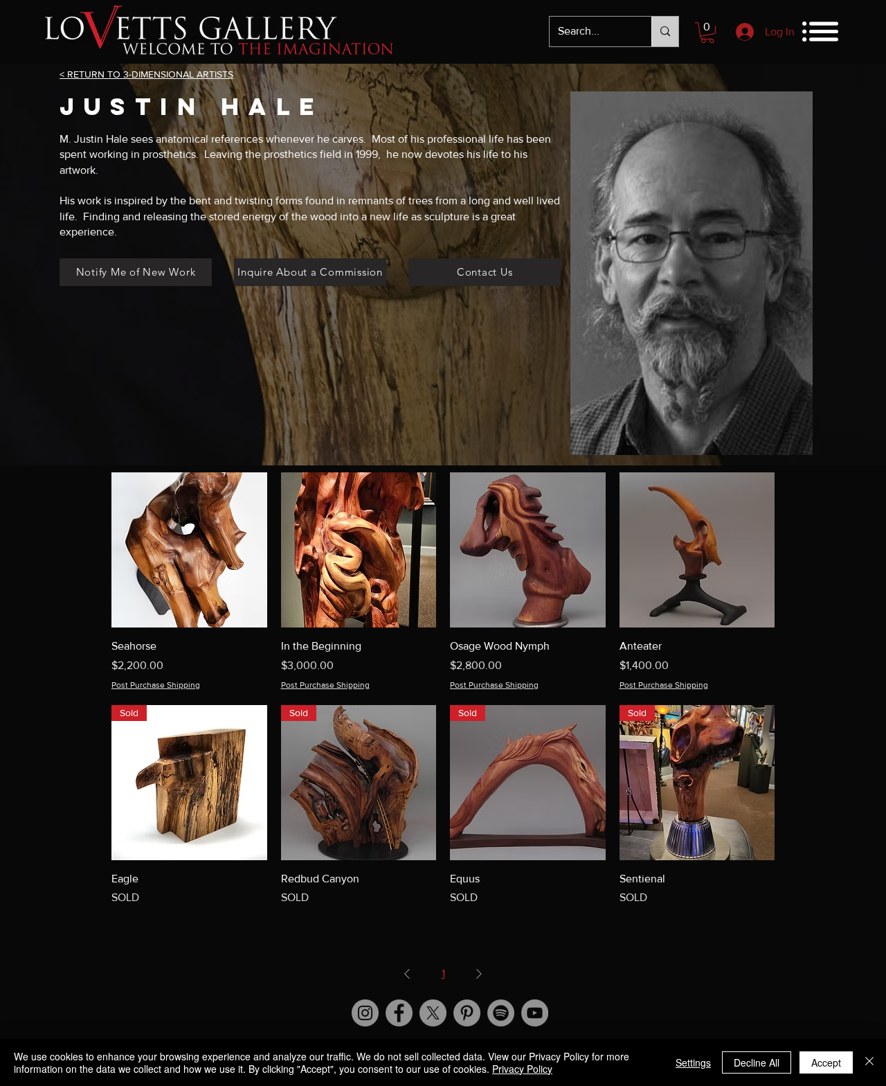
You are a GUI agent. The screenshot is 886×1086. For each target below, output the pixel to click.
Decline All (756, 1062)
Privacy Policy (522, 1069)
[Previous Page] (407, 974)
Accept (826, 1062)
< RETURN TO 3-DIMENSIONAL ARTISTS (146, 74)
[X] (432, 1012)
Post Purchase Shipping (155, 685)
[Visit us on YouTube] (534, 1012)
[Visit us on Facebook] (399, 1012)
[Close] (869, 1062)
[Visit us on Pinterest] (466, 1012)
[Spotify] (500, 1012)
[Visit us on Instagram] (365, 1012)
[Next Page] (479, 974)
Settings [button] (693, 1062)
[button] (707, 32)
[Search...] (664, 31)
